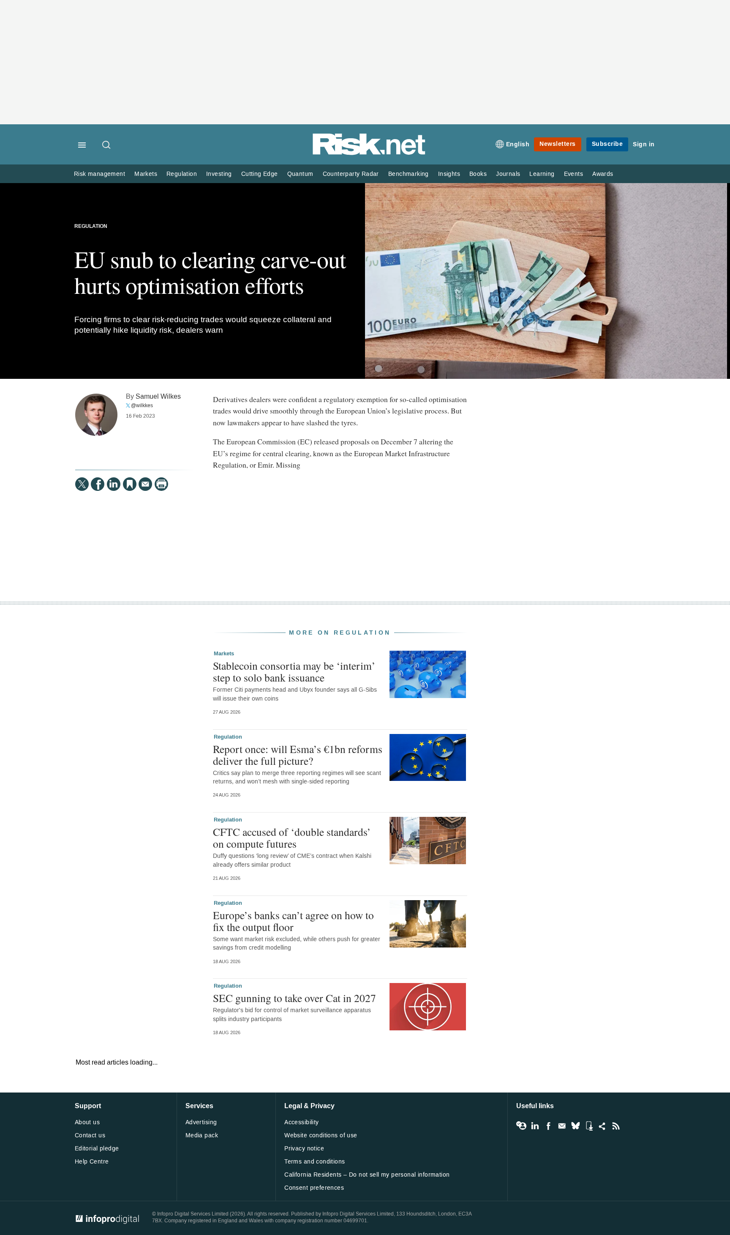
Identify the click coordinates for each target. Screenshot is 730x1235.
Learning (541, 174)
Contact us (90, 1135)
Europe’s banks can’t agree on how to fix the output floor (293, 921)
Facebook (548, 1126)
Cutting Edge (259, 174)
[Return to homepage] (369, 153)
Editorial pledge (97, 1149)
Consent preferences (314, 1188)
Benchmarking (408, 174)
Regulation (181, 174)
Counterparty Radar (351, 174)
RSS (616, 1126)
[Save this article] (129, 484)
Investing (219, 174)
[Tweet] (82, 484)
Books (478, 174)
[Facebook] (97, 484)
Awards (602, 174)
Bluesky (575, 1126)
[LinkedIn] (113, 484)
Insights (449, 174)
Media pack (201, 1135)
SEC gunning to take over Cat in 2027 (294, 998)
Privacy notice (304, 1149)
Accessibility (301, 1122)
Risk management (99, 174)
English (518, 144)
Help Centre (92, 1162)
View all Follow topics (521, 1126)
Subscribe (607, 144)
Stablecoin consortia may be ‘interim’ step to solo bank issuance (294, 671)
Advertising (201, 1122)
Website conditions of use (320, 1135)
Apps (589, 1126)
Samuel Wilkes (158, 396)
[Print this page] (161, 484)
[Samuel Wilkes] (96, 415)
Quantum (300, 174)
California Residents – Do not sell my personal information (366, 1175)
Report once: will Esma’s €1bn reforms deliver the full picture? (297, 755)
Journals (508, 174)
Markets (145, 174)
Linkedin (535, 1126)
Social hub (602, 1126)
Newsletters (557, 144)
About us (87, 1122)
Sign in (644, 144)
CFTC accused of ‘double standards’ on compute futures (292, 837)
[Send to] (145, 484)
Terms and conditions (314, 1162)
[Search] (107, 145)
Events (573, 174)
